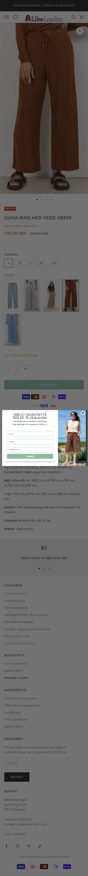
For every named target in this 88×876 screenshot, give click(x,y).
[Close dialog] (83, 413)
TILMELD (30, 456)
